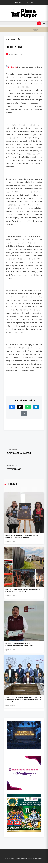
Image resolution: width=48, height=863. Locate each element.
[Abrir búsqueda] (39, 23)
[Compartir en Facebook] (12, 407)
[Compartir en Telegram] (36, 407)
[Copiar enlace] (24, 413)
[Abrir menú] (44, 23)
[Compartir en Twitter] (20, 407)
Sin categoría (13, 39)
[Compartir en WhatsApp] (28, 407)
